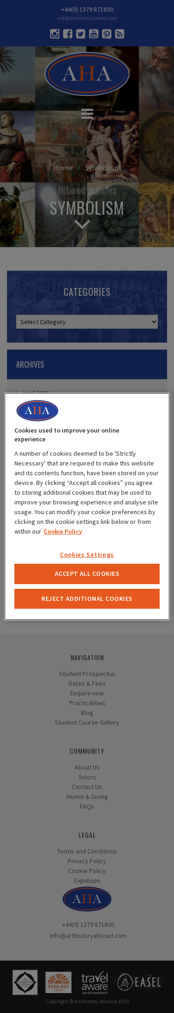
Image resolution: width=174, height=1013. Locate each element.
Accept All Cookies (87, 573)
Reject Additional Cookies (86, 598)
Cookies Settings (87, 554)
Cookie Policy (63, 531)
